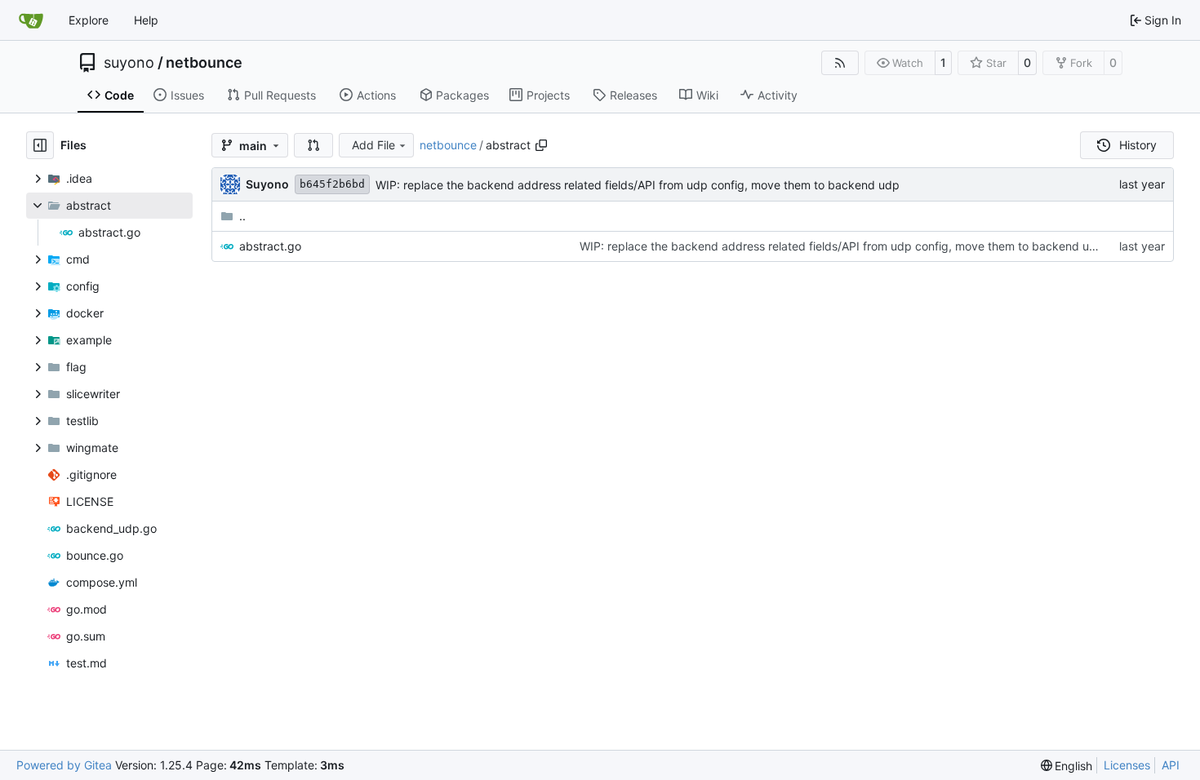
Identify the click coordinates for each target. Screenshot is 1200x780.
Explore (89, 20)
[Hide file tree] (40, 145)
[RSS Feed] (840, 63)
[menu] (1067, 766)
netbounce (204, 63)
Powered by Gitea (64, 765)
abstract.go (270, 246)
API (1171, 765)
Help (146, 20)
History (1138, 145)
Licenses (1127, 765)
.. (242, 216)
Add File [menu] (373, 145)
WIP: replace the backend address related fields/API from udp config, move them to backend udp (638, 185)
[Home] (31, 20)
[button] (313, 145)
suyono (129, 63)
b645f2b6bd (332, 184)
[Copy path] (541, 145)
